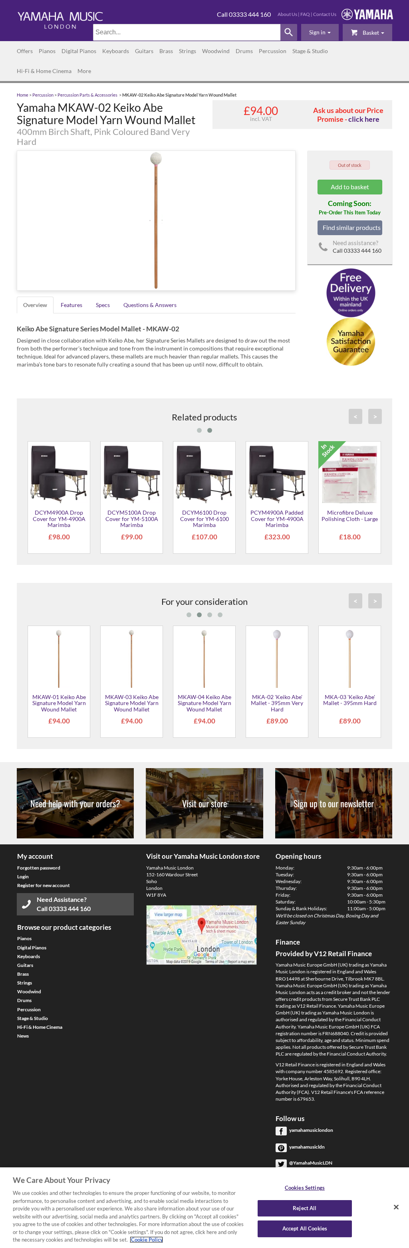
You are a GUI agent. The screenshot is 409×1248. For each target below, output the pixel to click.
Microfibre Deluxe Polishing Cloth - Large (350, 515)
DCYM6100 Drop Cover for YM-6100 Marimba (204, 518)
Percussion (272, 51)
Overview (35, 304)
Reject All (304, 1208)
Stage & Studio (310, 51)
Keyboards (115, 51)
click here (363, 119)
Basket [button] (370, 32)
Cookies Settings (305, 1188)
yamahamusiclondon (311, 1130)
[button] (320, 32)
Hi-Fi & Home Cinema (44, 70)
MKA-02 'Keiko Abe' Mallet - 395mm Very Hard (277, 703)
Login (23, 877)
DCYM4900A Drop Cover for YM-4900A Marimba (59, 518)
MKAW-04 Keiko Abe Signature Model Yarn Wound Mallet (204, 703)
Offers (25, 51)
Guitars (144, 51)
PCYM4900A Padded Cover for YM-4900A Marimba (277, 518)
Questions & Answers (150, 304)
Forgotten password (38, 868)
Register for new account (43, 885)
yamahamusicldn (307, 1147)
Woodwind (216, 51)
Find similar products (352, 227)
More (84, 70)
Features (71, 304)
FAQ (305, 14)
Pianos (47, 51)
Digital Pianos (79, 51)
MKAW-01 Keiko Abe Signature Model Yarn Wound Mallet (59, 703)
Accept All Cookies (304, 1229)
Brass (166, 51)
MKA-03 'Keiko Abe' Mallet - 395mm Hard (350, 699)
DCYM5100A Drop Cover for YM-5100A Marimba (131, 518)
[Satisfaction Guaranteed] (349, 341)
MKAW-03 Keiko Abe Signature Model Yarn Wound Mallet (132, 703)
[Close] (396, 1207)
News (23, 1036)
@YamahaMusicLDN (310, 1163)
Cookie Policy (146, 1239)
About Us (287, 14)
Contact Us (324, 14)
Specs (103, 304)
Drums (244, 51)
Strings (187, 51)
